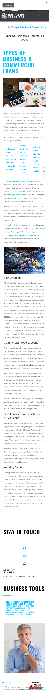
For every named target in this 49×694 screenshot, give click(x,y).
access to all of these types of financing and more (25, 235)
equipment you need (16, 195)
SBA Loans (37, 164)
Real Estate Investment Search (19, 614)
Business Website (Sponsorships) (20, 602)
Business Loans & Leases (23, 162)
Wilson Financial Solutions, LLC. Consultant (21, 181)
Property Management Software (20, 608)
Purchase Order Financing (37, 150)
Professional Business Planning (20, 606)
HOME (10, 27)
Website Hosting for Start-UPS (19, 604)
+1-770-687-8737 (9, 572)
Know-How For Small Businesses (20, 612)
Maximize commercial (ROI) (17, 610)
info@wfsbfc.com (26, 576)
